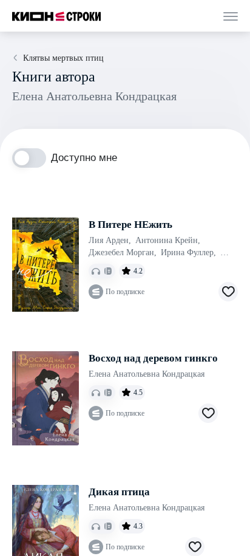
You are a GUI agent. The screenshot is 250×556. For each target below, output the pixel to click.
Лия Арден (110, 240)
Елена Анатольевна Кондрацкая (146, 374)
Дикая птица (119, 492)
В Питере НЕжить (130, 224)
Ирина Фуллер (188, 252)
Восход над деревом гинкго (153, 358)
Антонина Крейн (167, 240)
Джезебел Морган (123, 252)
